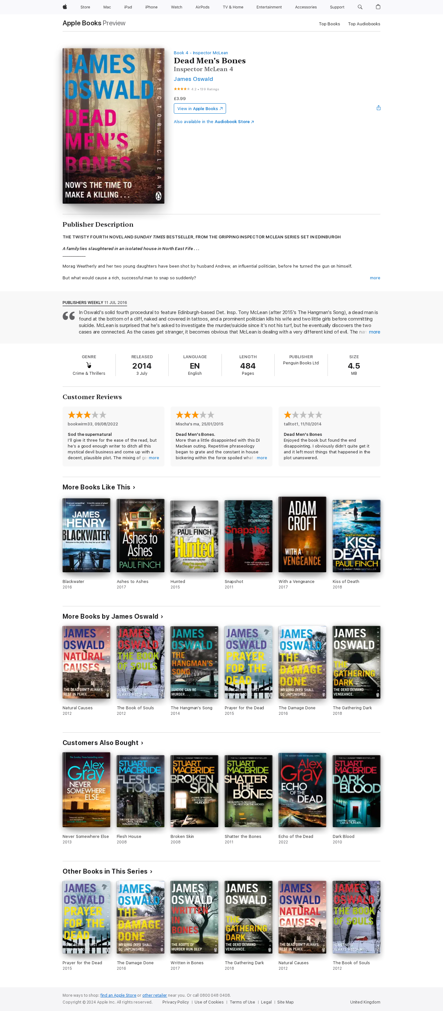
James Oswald (193, 78)
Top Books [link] (329, 23)
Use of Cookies (209, 1002)
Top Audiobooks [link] (364, 23)
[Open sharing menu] (379, 108)
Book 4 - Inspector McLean (201, 52)
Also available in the (212, 121)
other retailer (154, 995)
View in (197, 108)
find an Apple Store (119, 995)
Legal (266, 1002)
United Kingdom (365, 1002)
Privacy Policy (175, 1002)
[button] (360, 7)
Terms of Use (243, 1002)
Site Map (285, 1002)
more (375, 277)
